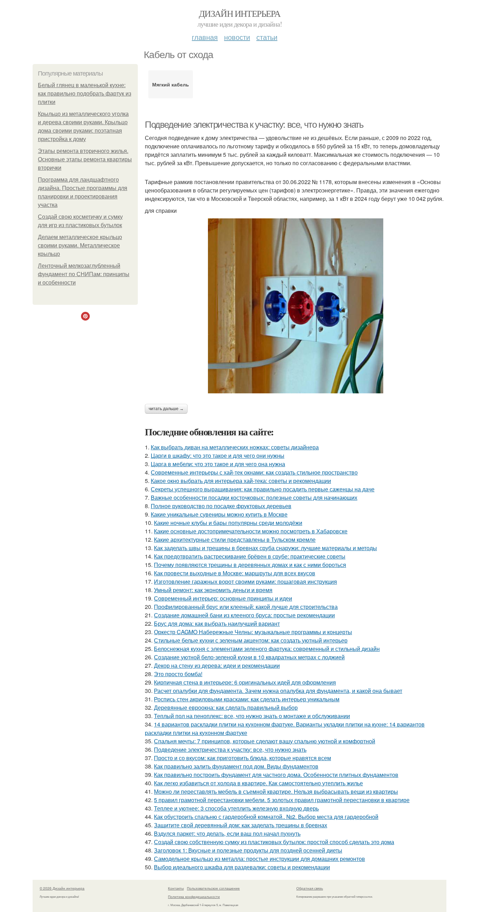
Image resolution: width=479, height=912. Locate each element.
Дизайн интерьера (239, 13)
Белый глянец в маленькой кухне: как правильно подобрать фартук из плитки (84, 93)
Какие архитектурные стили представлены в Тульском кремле (235, 539)
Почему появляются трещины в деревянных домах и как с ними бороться (250, 565)
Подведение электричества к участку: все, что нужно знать (254, 124)
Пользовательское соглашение (213, 888)
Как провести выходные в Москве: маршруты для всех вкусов (234, 573)
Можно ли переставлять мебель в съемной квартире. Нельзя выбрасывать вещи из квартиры (276, 791)
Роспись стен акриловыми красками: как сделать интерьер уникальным (246, 699)
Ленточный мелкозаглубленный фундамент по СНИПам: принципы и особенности (83, 274)
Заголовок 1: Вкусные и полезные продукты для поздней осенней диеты (248, 850)
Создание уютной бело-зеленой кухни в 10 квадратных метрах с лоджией (249, 657)
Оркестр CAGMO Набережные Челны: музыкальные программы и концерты (253, 632)
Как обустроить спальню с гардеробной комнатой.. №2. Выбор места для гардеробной (266, 817)
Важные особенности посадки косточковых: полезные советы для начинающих (254, 497)
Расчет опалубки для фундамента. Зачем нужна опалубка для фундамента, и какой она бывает (278, 691)
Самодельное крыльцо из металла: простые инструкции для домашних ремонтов (259, 859)
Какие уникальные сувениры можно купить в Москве (219, 514)
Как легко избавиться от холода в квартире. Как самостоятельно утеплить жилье (258, 783)
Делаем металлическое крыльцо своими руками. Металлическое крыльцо (80, 245)
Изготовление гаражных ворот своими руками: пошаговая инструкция (245, 581)
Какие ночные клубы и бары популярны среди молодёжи (228, 523)
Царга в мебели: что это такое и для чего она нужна (218, 464)
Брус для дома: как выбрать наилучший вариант (217, 623)
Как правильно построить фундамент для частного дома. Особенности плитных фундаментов (276, 775)
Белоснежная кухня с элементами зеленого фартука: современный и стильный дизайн (267, 649)
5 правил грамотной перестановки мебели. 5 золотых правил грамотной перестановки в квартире (282, 800)
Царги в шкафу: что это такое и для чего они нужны (217, 455)
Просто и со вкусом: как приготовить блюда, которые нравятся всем (242, 758)
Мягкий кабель (170, 84)
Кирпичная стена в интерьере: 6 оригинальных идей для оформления (245, 682)
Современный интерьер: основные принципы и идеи (223, 598)
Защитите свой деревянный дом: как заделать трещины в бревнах (240, 825)
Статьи (266, 37)
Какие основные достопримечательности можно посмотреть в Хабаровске (251, 531)
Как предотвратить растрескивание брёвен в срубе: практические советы (249, 556)
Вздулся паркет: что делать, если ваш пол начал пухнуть (227, 833)
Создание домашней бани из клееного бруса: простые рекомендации (244, 615)
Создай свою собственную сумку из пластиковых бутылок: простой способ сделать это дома (274, 842)
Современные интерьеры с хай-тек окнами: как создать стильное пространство (254, 472)
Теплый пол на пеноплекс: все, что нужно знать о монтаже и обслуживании (252, 716)
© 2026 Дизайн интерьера (62, 888)
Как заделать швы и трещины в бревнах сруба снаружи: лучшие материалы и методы (265, 548)
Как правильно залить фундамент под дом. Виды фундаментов (236, 766)
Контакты (176, 888)
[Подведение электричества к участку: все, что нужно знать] (295, 305)
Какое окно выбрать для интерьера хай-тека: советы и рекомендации (241, 481)
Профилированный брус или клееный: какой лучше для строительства (246, 607)
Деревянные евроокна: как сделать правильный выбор (226, 707)
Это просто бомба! (178, 674)
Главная (205, 37)
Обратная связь (309, 888)
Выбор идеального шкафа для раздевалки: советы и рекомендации (242, 867)
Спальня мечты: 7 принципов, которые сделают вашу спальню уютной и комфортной (264, 741)
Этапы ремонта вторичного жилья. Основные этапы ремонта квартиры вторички (85, 159)
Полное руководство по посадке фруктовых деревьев (221, 506)
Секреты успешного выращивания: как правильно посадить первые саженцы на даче (263, 489)
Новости (237, 37)
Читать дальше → (166, 408)
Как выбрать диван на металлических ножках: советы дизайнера (235, 447)
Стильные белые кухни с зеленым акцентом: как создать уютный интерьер (251, 640)
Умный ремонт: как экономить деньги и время (213, 590)
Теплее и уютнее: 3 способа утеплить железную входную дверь (236, 808)
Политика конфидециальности (194, 896)
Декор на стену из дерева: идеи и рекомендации (217, 665)
